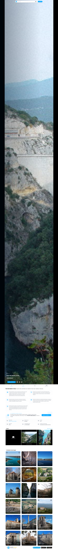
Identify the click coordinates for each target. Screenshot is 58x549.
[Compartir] (21, 382)
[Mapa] (19, 382)
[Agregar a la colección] (17, 382)
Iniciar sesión (40, 1)
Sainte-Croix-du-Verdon (12, 421)
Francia (8, 373)
